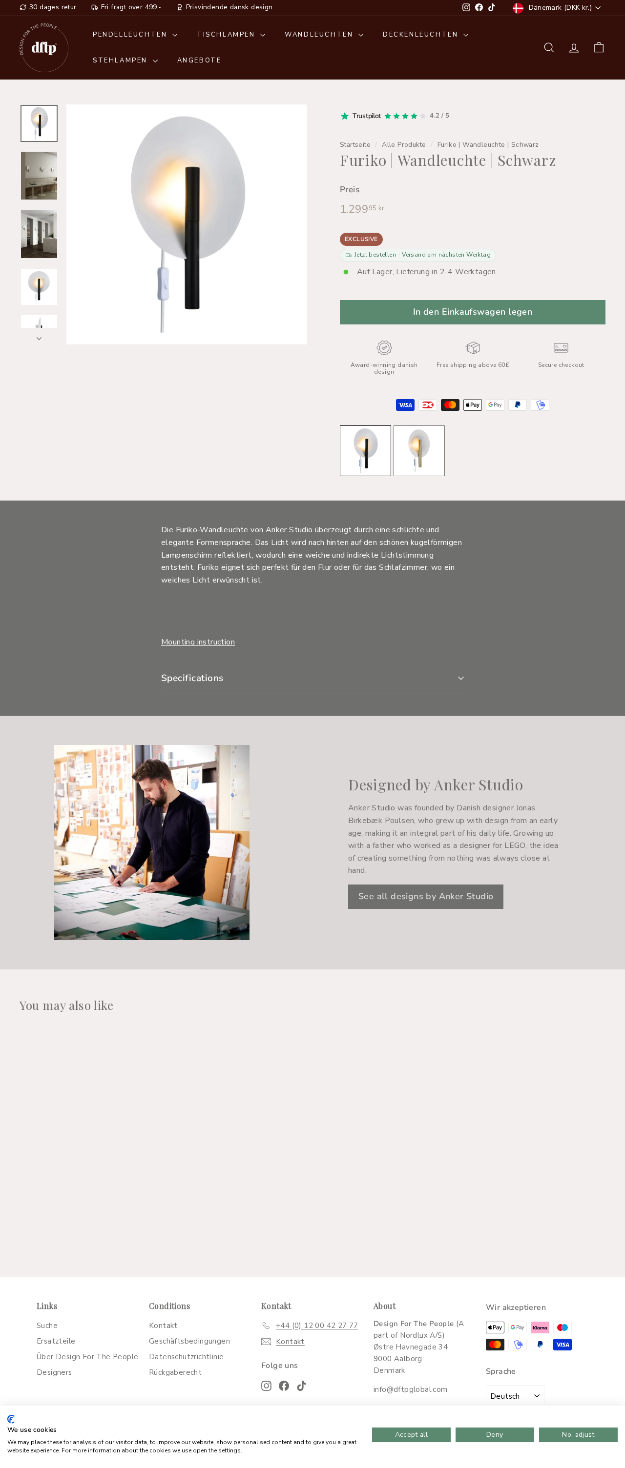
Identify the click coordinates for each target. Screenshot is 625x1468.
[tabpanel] (312, 555)
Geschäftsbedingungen (189, 1341)
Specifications (192, 678)
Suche (47, 1325)
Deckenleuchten (422, 34)
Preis (349, 189)
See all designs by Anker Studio (425, 896)
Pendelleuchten (131, 34)
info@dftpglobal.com (411, 1389)
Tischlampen (227, 34)
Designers (54, 1372)
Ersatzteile (56, 1341)
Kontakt (163, 1325)
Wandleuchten (320, 34)
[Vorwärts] (39, 336)
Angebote (199, 60)
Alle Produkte (404, 144)
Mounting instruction (198, 642)
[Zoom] (186, 224)
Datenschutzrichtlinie (186, 1357)
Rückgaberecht (175, 1372)
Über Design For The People (87, 1357)
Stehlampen (121, 60)
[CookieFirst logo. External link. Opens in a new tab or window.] (11, 1419)
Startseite (355, 144)
